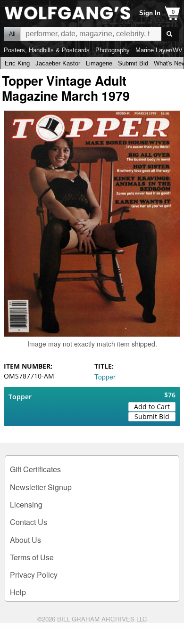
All (12, 34)
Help (18, 592)
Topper (105, 376)
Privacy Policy (34, 574)
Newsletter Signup (41, 487)
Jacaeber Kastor (57, 63)
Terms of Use (32, 557)
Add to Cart (152, 406)
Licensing (26, 504)
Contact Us (28, 521)
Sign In (149, 12)
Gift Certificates (35, 469)
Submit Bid (133, 63)
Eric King (17, 63)
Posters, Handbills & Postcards (47, 50)
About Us (25, 539)
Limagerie (99, 63)
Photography (112, 50)
